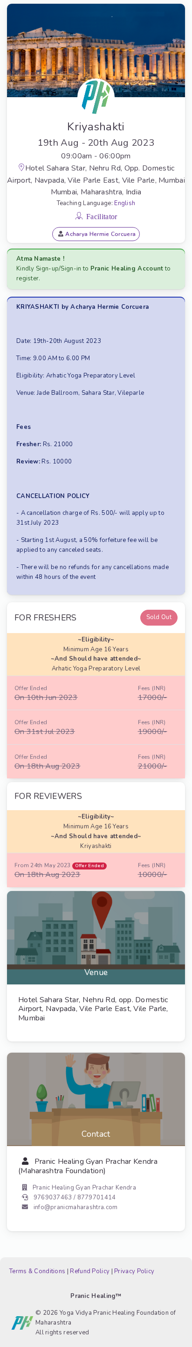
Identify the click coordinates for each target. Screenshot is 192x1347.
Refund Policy (90, 1271)
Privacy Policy (134, 1271)
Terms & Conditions (37, 1271)
